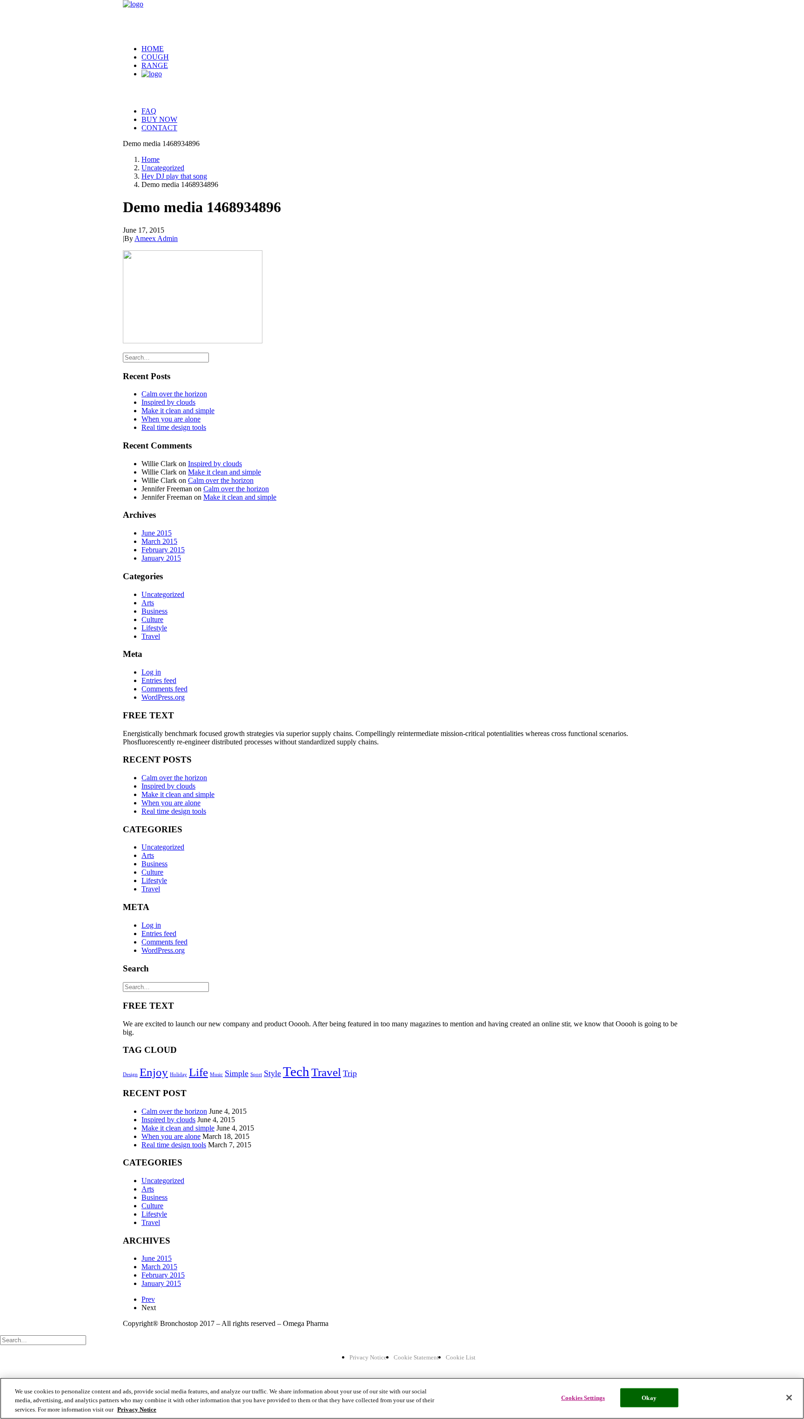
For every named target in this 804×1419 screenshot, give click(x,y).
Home (152, 49)
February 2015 (163, 550)
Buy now (159, 119)
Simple (236, 1073)
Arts (147, 603)
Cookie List (461, 1357)
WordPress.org (163, 697)
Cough (155, 57)
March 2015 (159, 541)
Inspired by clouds (168, 402)
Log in (151, 672)
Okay (649, 1397)
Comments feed (164, 689)
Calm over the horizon (174, 394)
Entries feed (158, 680)
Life (198, 1072)
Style (272, 1073)
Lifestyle (154, 628)
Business (154, 611)
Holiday (178, 1074)
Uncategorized (162, 168)
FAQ (148, 111)
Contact (159, 128)
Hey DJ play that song (174, 176)
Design (130, 1074)
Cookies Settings (583, 1397)
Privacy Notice (368, 1357)
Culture (152, 619)
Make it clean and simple (177, 411)
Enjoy (154, 1072)
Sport (256, 1074)
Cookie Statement (416, 1357)
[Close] (789, 1397)
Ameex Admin (156, 238)
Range (154, 65)
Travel (150, 636)
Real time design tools (173, 427)
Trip (350, 1073)
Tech (296, 1071)
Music (216, 1074)
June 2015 (156, 533)
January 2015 (161, 558)
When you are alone (171, 419)
